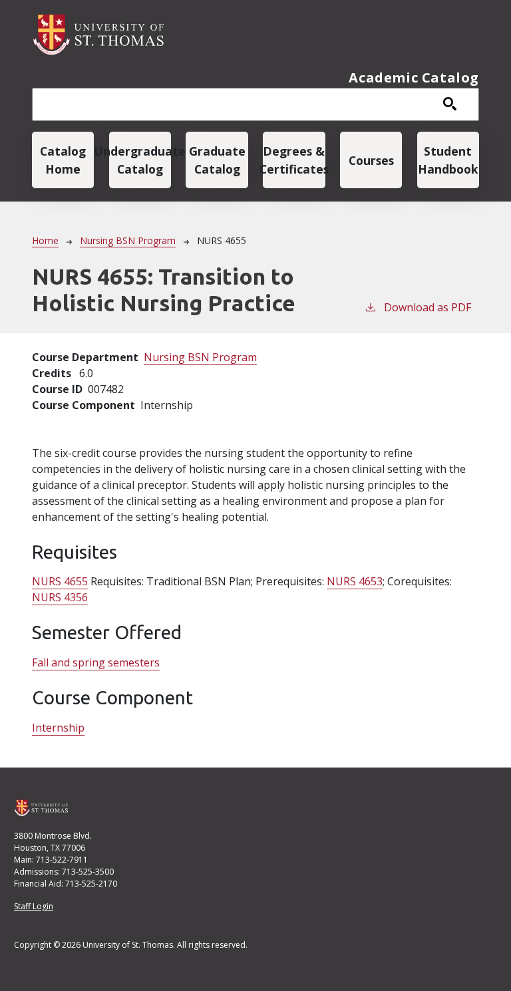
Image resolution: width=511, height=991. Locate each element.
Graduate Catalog (217, 159)
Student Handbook (448, 159)
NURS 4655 (60, 581)
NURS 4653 (355, 581)
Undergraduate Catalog (140, 159)
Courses (371, 160)
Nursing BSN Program (128, 240)
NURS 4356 (60, 597)
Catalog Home (63, 159)
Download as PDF (427, 307)
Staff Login (33, 906)
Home (45, 240)
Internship (58, 727)
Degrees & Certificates (294, 159)
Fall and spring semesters (96, 662)
